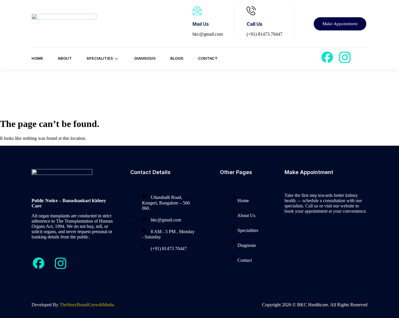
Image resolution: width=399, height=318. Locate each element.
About (65, 58)
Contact (208, 58)
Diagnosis (145, 58)
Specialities (99, 58)
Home (37, 58)
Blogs (176, 58)
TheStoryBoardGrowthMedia (87, 304)
